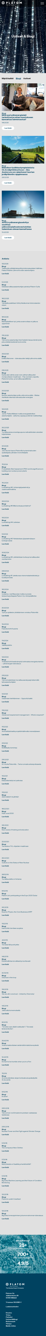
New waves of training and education (15, 830)
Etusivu (9, 1313)
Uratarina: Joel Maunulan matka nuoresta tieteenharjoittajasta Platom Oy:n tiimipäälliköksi (19, 595)
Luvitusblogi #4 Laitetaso (11, 522)
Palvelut (9, 1317)
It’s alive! (5, 1096)
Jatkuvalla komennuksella (11, 1010)
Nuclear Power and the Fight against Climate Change (21, 1131)
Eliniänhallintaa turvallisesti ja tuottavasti (16, 961)
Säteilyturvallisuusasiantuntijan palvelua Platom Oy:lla (21, 287)
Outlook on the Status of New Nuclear (15, 863)
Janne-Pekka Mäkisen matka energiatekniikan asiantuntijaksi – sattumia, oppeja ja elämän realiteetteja (22, 415)
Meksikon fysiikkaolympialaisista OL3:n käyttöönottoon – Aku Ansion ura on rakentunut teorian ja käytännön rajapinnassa (18, 170)
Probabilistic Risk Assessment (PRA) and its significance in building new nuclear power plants (22, 470)
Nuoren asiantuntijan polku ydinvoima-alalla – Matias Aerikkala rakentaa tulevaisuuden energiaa (20, 396)
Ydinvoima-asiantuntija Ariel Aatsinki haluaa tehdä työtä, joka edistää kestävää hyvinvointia (22, 341)
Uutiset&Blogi (12, 1319)
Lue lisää (8, 128)
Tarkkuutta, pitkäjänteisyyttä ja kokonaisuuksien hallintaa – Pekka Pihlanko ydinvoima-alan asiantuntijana (22, 269)
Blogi (18, 78)
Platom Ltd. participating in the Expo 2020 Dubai (19, 895)
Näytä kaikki (8, 78)
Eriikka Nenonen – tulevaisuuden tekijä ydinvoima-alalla (22, 358)
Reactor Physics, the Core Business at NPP (17, 912)
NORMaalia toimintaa (9, 748)
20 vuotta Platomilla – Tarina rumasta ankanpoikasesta (21, 764)
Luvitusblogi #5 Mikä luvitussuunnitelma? (16, 506)
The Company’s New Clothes (12, 1148)
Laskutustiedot (12, 1307)
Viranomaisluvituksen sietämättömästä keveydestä (20, 1045)
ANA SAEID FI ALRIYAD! (10, 797)
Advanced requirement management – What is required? (23, 715)
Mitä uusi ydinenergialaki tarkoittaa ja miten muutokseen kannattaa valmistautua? (17, 117)
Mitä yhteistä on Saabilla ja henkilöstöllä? (16, 1164)
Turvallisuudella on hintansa (11, 879)
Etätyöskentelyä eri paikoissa (12, 780)
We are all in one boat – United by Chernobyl (18, 994)
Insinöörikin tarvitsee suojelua (12, 928)
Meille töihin (11, 1326)
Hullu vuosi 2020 (8, 813)
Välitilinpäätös (7, 645)
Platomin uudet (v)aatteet (11, 1199)
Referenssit (10, 1321)
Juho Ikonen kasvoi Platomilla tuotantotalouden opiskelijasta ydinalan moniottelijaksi (19, 452)
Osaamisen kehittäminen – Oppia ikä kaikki (17, 698)
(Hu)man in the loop (9, 977)
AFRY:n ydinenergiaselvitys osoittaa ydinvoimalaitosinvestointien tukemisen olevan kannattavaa (17, 225)
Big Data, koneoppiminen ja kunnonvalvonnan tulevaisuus (22, 1215)
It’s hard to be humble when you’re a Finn (16, 1062)
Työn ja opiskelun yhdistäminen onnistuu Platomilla (20, 612)
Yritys (8, 1315)
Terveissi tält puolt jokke (10, 945)
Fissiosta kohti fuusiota (10, 629)
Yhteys (9, 1324)
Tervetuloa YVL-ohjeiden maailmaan (15, 846)
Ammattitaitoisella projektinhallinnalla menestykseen (21, 731)
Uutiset (27, 78)
